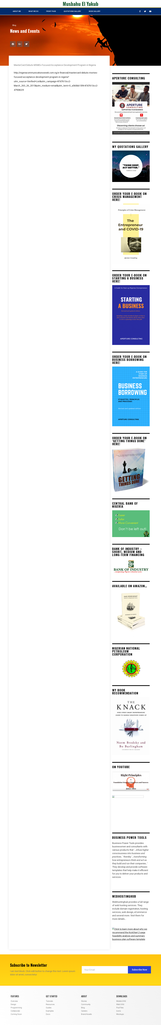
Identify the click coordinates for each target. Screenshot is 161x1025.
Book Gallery (94, 11)
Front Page (51, 11)
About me (17, 11)
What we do (33, 11)
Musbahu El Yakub (80, 3)
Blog (14, 25)
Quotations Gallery (72, 11)
